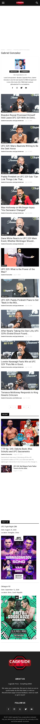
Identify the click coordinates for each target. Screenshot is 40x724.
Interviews (4, 445)
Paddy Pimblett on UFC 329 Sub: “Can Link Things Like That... (19, 178)
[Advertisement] (20, 27)
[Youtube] (26, 88)
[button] (37, 3)
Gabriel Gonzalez (6, 274)
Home (3, 50)
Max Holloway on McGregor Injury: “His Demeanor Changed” (18, 208)
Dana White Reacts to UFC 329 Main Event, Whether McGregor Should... (19, 239)
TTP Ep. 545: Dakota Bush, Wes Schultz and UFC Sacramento (16, 450)
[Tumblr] (20, 709)
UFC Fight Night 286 (9, 526)
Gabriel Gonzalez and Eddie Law (11, 398)
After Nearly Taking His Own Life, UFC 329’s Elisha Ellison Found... (20, 332)
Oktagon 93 (5, 586)
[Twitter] (22, 88)
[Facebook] (13, 88)
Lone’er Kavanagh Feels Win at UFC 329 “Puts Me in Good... (18, 363)
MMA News (5, 111)
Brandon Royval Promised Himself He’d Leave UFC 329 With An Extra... (18, 116)
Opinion (4, 265)
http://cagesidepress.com (20, 74)
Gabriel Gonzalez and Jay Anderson (12, 120)
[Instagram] (18, 88)
